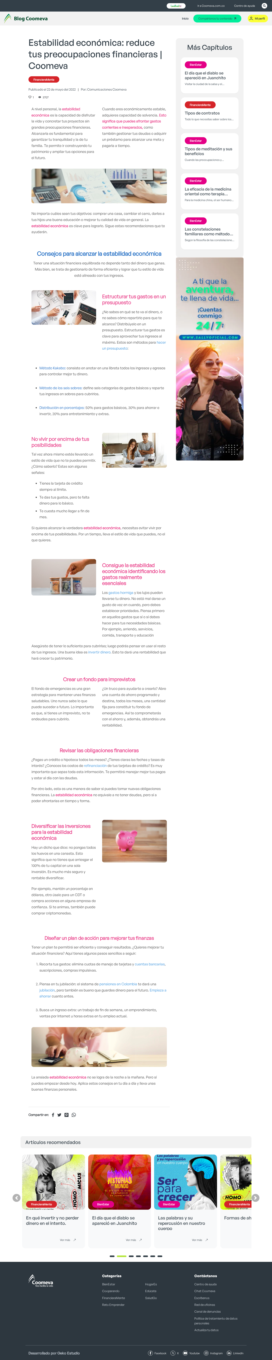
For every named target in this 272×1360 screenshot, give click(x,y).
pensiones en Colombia (118, 984)
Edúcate (150, 1291)
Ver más (65, 1240)
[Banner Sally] (210, 359)
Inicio (185, 18)
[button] (181, 359)
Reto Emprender (113, 1305)
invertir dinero (99, 652)
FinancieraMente (43, 79)
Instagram (216, 1353)
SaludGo (151, 1298)
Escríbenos (201, 1298)
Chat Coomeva (204, 1291)
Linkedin (238, 1353)
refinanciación (95, 765)
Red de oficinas (204, 1305)
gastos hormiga (121, 592)
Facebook (160, 1353)
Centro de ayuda (244, 5)
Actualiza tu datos (206, 1330)
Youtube (194, 1353)
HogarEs (151, 1284)
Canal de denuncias (207, 1311)
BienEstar (108, 1284)
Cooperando (110, 1291)
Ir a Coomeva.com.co (211, 5)
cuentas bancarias (150, 964)
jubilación (47, 990)
